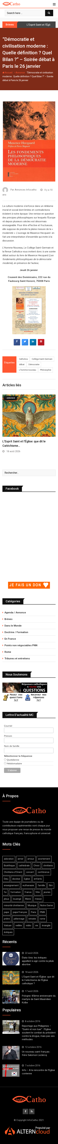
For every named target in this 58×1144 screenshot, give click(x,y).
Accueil (8, 72)
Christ (36, 865)
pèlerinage (19, 918)
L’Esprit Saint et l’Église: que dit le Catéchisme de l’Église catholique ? (38, 980)
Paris (33, 912)
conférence (43, 872)
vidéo (28, 925)
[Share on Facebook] (17, 344)
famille (41, 885)
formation (15, 892)
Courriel (8, 726)
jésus (6, 899)
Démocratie (34, 364)
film (51, 885)
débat (21, 364)
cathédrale (24, 865)
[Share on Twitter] (25, 344)
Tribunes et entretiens (17, 658)
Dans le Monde (13, 625)
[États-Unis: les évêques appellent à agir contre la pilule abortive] (10, 958)
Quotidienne (12, 760)
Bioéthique (9, 865)
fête (37, 892)
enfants (38, 879)
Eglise (27, 879)
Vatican (8, 925)
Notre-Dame (46, 905)
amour (30, 859)
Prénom (8, 736)
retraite (32, 918)
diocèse (16, 879)
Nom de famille (11, 746)
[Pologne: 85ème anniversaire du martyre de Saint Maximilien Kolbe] (10, 996)
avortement (44, 859)
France (28, 892)
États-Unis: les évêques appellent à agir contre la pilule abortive (38, 961)
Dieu (6, 879)
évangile (46, 925)
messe (38, 899)
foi (5, 892)
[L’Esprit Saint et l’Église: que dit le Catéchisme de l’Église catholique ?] (10, 977)
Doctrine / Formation (16, 632)
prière (7, 918)
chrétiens (48, 865)
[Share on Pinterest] (41, 344)
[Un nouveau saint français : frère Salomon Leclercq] (10, 1052)
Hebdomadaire (14, 763)
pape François (20, 912)
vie (36, 925)
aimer (21, 859)
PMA (42, 912)
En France (10, 638)
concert (30, 872)
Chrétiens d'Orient (13, 872)
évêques (8, 932)
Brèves (8, 619)
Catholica (23, 359)
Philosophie (45, 370)
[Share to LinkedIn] (33, 344)
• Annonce (19, 72)
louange (17, 899)
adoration (9, 859)
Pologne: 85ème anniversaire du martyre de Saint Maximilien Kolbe (39, 999)
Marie (28, 899)
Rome (8, 652)
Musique (32, 905)
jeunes (47, 892)
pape (6, 912)
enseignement (11, 885)
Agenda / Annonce (15, 612)
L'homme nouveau (27, 370)
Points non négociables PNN (21, 645)
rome (42, 918)
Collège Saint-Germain (42, 359)
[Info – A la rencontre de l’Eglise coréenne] (10, 1070)
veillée (18, 925)
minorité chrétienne (14, 905)
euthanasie (28, 885)
